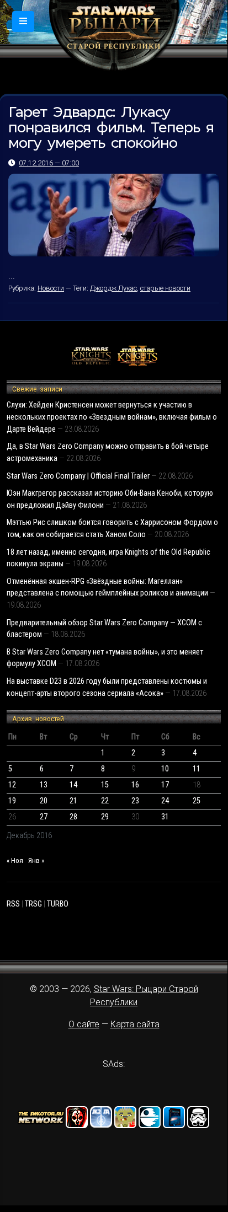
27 (43, 817)
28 (73, 817)
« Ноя (15, 860)
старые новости (165, 288)
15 (105, 785)
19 (12, 801)
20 (43, 801)
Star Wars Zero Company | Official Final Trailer (78, 476)
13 (43, 785)
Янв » (36, 860)
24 (165, 801)
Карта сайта (135, 1024)
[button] (23, 21)
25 (196, 801)
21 (73, 801)
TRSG (33, 904)
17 (165, 785)
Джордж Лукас (113, 288)
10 (165, 769)
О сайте (83, 1024)
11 (196, 769)
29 (105, 817)
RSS (13, 904)
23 (135, 801)
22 (105, 801)
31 (165, 817)
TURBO (57, 904)
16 (135, 785)
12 (12, 785)
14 (73, 785)
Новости (51, 288)
